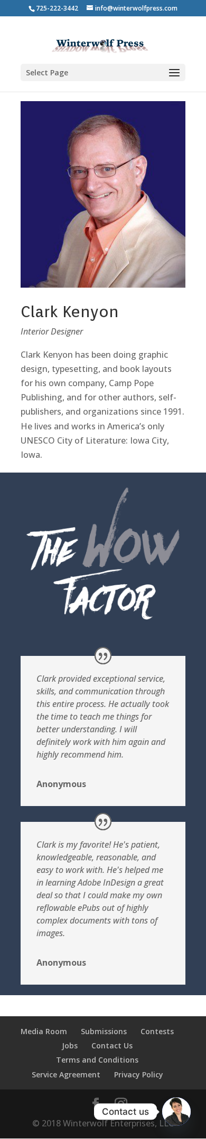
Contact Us (112, 1045)
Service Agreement (66, 1074)
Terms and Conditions (97, 1060)
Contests (157, 1031)
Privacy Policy (138, 1074)
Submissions (104, 1031)
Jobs (70, 1045)
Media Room (44, 1031)
